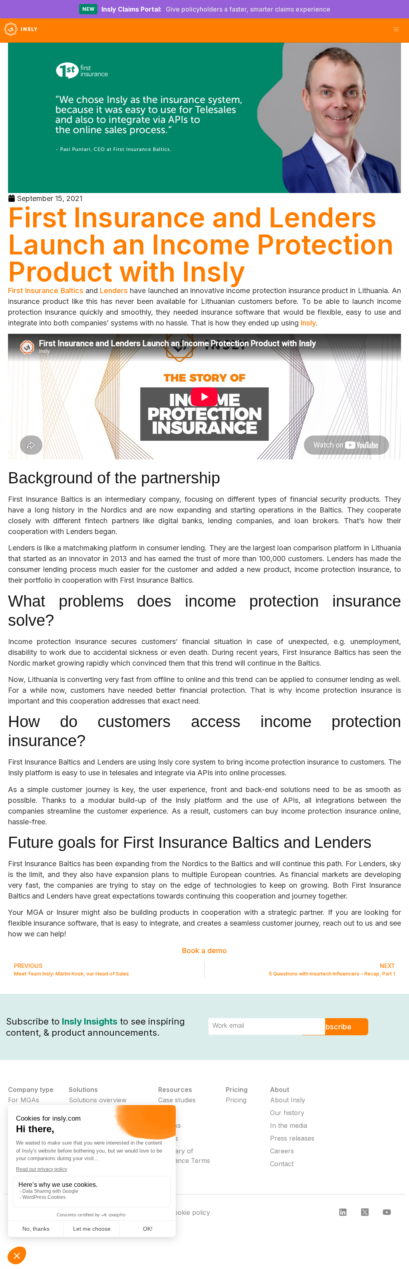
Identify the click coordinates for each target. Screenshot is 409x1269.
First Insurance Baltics (45, 290)
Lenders (114, 290)
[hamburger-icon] (396, 30)
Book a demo (204, 950)
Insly (308, 323)
